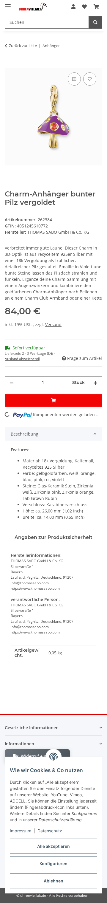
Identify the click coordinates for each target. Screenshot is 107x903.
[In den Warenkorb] (9, 64)
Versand (53, 324)
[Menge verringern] (11, 383)
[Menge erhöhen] (95, 383)
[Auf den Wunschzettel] (89, 79)
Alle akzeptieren (53, 846)
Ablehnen (53, 880)
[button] (73, 7)
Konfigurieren (53, 863)
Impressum (20, 830)
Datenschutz (49, 830)
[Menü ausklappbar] (8, 3)
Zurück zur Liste (23, 45)
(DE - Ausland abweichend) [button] (30, 356)
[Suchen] (95, 22)
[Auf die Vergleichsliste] (74, 79)
